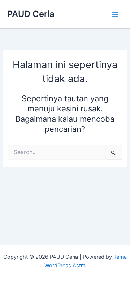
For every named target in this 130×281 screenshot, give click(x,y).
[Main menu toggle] (115, 14)
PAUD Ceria (31, 14)
